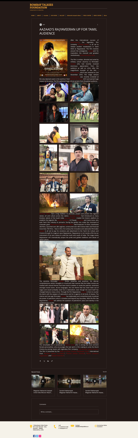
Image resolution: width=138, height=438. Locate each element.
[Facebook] (34, 436)
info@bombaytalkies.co (81, 426)
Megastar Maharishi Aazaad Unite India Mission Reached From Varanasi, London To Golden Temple (43, 391)
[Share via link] (52, 361)
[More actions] (98, 25)
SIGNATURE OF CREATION (36, 10)
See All (105, 371)
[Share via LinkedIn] (48, 361)
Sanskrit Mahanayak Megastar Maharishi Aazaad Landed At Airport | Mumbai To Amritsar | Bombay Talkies (94, 391)
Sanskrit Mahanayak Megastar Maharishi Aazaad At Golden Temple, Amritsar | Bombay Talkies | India (68, 391)
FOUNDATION (38, 7)
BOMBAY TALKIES (41, 4)
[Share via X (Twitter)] (44, 361)
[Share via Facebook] (40, 361)
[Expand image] (53, 91)
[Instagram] (40, 436)
